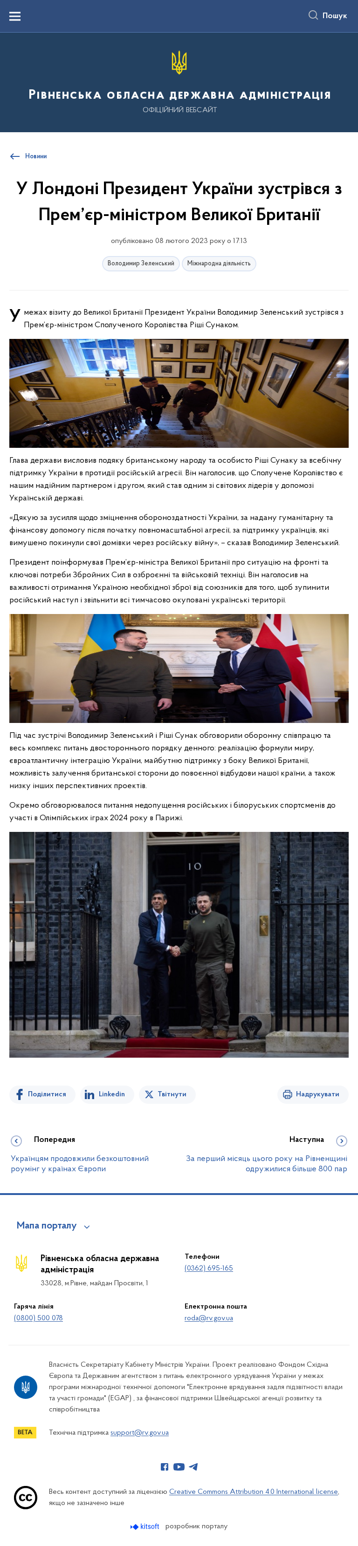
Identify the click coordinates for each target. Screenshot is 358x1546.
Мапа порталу (47, 1226)
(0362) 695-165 (209, 1268)
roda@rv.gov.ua (209, 1318)
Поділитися (47, 1094)
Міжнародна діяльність (219, 263)
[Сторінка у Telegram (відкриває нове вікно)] (193, 1466)
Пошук (335, 16)
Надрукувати (317, 1094)
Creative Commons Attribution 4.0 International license (253, 1492)
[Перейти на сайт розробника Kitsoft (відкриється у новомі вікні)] (146, 1526)
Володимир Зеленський (141, 263)
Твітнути (172, 1094)
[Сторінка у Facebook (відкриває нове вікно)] (164, 1466)
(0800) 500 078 (38, 1318)
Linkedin (112, 1094)
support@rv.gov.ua (139, 1433)
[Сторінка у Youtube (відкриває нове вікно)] (179, 1466)
